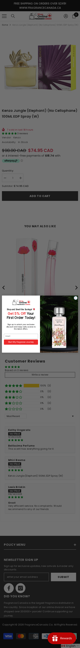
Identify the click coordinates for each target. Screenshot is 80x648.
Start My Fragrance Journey (21, 342)
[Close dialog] (75, 297)
